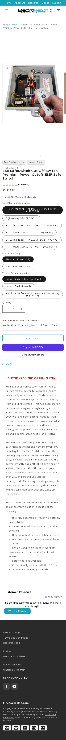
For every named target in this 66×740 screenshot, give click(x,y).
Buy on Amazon (12, 664)
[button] (6, 10)
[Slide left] (25, 156)
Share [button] (9, 363)
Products (16, 24)
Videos (45, 2)
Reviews (7, 651)
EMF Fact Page (11, 632)
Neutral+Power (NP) (18, 266)
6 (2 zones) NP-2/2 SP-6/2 (21, 218)
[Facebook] (6, 686)
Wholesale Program (14, 669)
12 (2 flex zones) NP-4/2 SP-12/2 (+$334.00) (32, 225)
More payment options (33, 354)
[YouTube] (14, 686)
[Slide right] (40, 156)
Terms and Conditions (15, 637)
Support (56, 2)
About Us (20, 2)
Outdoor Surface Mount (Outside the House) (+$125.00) (32, 294)
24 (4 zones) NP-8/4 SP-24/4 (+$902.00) (29, 246)
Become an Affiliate (14, 656)
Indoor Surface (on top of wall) (24, 278)
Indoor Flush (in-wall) (18, 286)
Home (8, 2)
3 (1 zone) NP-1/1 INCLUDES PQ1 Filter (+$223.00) (32, 210)
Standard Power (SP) (18, 259)
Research (33, 2)
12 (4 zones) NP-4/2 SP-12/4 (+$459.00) (29, 232)
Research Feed (11, 642)
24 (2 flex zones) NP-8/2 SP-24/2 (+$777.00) (32, 239)
